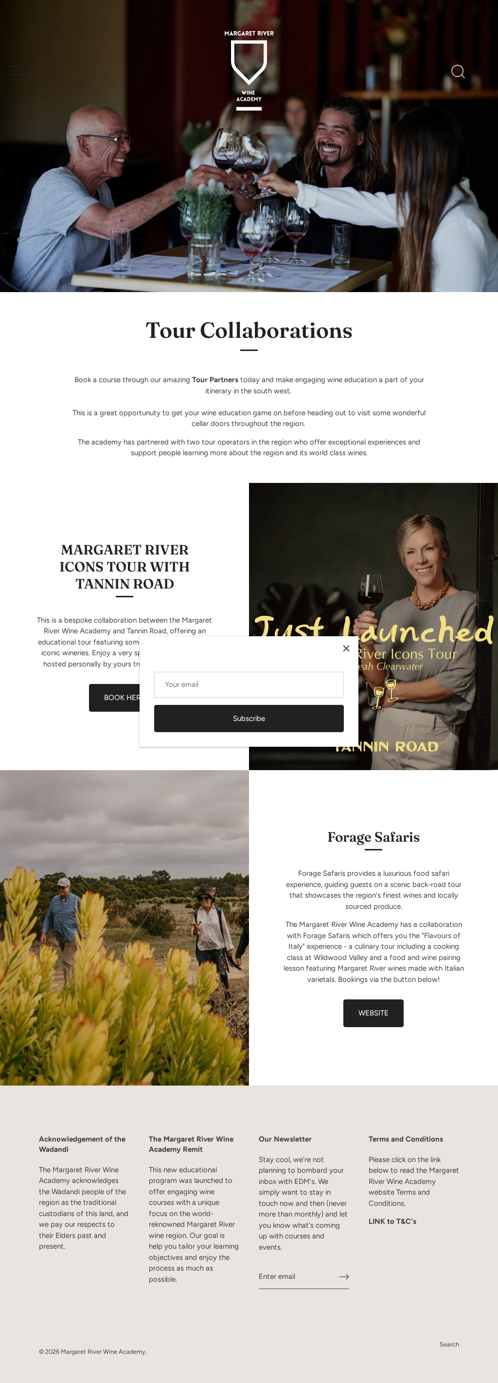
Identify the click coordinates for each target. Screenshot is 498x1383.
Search (449, 1344)
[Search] (458, 72)
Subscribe (249, 718)
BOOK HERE (124, 697)
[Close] (346, 648)
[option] (249, 146)
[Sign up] (344, 1277)
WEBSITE (373, 1013)
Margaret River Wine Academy (103, 1351)
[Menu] (17, 70)
